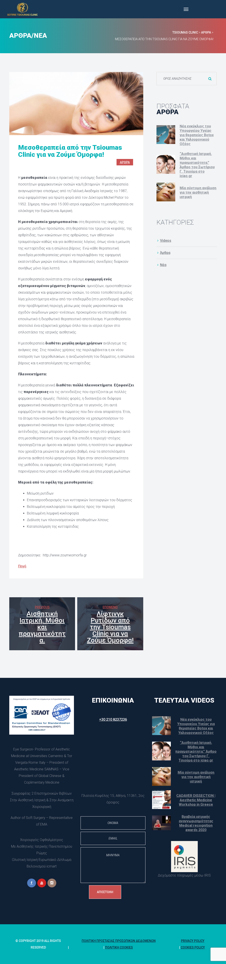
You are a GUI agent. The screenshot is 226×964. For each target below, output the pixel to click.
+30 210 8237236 (113, 719)
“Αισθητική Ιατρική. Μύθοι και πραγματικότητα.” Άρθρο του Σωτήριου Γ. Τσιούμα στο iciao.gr (197, 165)
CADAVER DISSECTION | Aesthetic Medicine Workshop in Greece (195, 800)
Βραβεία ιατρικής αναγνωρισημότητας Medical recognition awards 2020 (196, 823)
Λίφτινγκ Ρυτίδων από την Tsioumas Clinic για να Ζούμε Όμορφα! (110, 627)
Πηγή (22, 566)
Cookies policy (193, 947)
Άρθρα (125, 162)
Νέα (163, 265)
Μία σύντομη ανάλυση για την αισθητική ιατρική (198, 192)
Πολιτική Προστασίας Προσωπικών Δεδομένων (119, 941)
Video (165, 240)
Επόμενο (110, 607)
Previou (42, 607)
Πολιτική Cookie (119, 947)
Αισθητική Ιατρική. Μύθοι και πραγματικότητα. (42, 627)
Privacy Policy (192, 941)
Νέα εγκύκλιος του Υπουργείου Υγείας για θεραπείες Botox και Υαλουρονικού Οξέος (197, 135)
